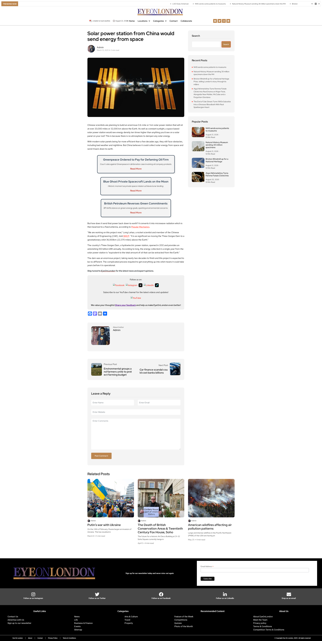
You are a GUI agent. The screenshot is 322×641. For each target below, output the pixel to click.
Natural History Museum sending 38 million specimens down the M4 (233, 4)
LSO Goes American (155, 4)
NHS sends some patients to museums (185, 4)
